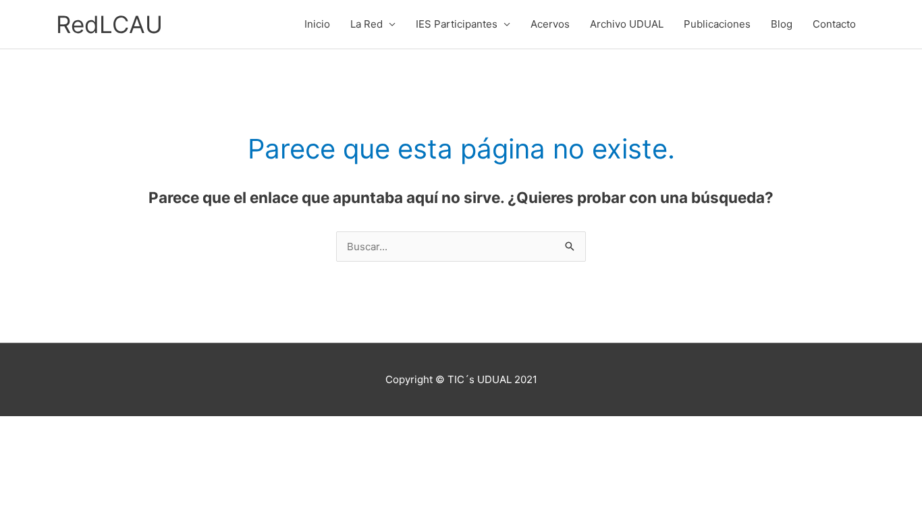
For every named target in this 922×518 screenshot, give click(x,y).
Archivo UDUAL (626, 24)
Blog (781, 24)
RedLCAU (109, 24)
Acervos (550, 24)
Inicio (317, 24)
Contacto (834, 24)
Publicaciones (717, 24)
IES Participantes (456, 24)
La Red (366, 24)
